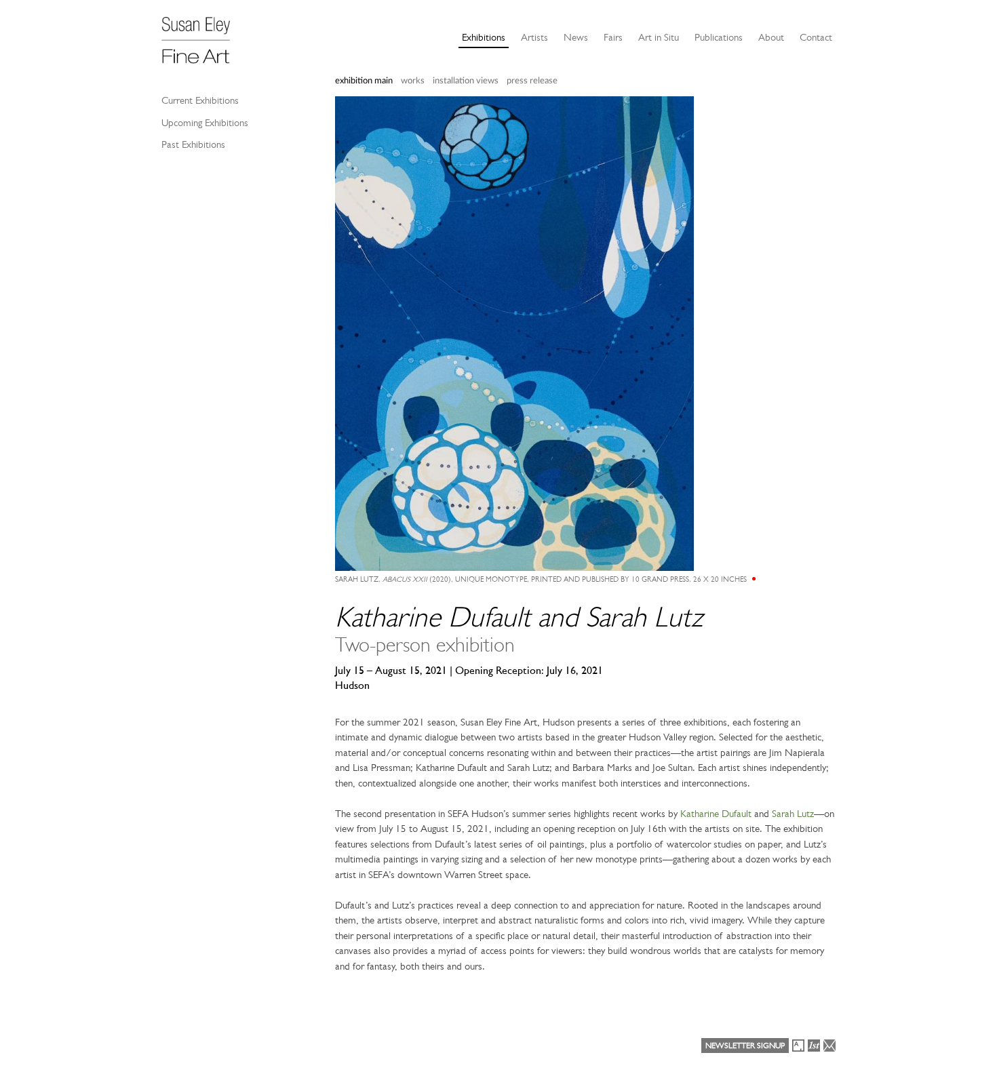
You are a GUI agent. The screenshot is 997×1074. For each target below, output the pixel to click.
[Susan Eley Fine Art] (202, 35)
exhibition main (364, 81)
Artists (534, 37)
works (413, 81)
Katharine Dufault (715, 814)
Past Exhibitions (193, 144)
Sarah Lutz (793, 814)
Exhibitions (483, 37)
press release (532, 81)
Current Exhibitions (200, 100)
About (771, 37)
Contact (816, 37)
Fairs (613, 37)
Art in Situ (658, 37)
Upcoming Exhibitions (204, 123)
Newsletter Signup (745, 1045)
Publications (719, 37)
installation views (465, 81)
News (576, 37)
